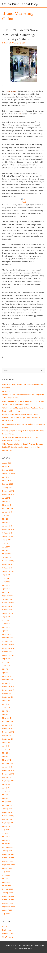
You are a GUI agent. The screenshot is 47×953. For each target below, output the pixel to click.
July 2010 (5, 830)
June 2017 (6, 547)
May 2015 (5, 627)
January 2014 (7, 683)
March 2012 (6, 760)
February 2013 (7, 721)
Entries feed (6, 930)
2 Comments (7, 43)
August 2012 (6, 742)
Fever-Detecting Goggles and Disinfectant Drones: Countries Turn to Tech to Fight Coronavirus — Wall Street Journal (21, 418)
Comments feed (8, 933)
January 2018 (7, 526)
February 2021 (7, 470)
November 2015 (8, 606)
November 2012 (8, 732)
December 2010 (8, 812)
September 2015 (8, 613)
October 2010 (7, 819)
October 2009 (7, 861)
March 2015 (6, 634)
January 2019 (7, 512)
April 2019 (6, 501)
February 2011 (7, 805)
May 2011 (5, 795)
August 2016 (7, 575)
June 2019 (6, 498)
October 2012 (7, 735)
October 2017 (7, 533)
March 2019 (6, 505)
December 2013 (8, 686)
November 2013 (8, 690)
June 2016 (6, 582)
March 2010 (6, 844)
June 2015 (6, 624)
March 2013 (6, 718)
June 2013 (6, 707)
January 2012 (7, 767)
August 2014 (7, 659)
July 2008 (6, 914)
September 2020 (8, 473)
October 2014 (7, 652)
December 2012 (8, 728)
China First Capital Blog (20, 3)
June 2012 (6, 749)
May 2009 (6, 879)
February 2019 (7, 508)
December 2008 (8, 896)
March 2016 (6, 592)
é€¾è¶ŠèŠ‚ (6, 391)
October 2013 (7, 694)
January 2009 (7, 893)
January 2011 (7, 809)
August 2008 (7, 910)
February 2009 (7, 889)
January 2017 (7, 557)
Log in (4, 926)
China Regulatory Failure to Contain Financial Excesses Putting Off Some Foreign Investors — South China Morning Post (22, 447)
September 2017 (8, 536)
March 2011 (6, 802)
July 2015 (5, 620)
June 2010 (6, 833)
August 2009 (7, 868)
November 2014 (8, 648)
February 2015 (7, 638)
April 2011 (5, 798)
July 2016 (5, 578)
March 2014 (6, 676)
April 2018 (5, 522)
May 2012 (5, 753)
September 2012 (8, 739)
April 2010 (6, 840)
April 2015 (5, 631)
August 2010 (7, 826)
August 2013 (7, 700)
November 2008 (8, 900)
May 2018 (5, 519)
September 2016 (8, 571)
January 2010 (7, 851)
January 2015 (7, 641)
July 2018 (5, 515)
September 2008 (8, 907)
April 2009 (6, 882)
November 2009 (8, 858)
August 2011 (6, 784)
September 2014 (8, 655)
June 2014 (6, 665)
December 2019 (8, 491)
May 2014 (6, 669)
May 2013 (6, 711)
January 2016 (7, 599)
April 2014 (6, 673)
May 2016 (6, 585)
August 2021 (6, 463)
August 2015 (6, 617)
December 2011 (8, 770)
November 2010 (8, 816)
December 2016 (8, 561)
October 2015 (7, 610)
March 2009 (6, 886)
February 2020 (7, 484)
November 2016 (8, 564)
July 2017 (5, 543)
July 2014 (5, 662)
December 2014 (8, 645)
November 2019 (8, 494)
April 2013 (6, 714)
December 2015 (8, 603)
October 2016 (7, 568)
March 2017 (6, 554)
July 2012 (5, 746)
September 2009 (8, 865)
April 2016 (6, 589)
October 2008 (7, 903)
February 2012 (7, 763)
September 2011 (8, 781)
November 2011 (8, 774)
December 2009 (8, 854)
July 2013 (5, 704)
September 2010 (8, 823)
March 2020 (6, 480)
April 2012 (5, 756)
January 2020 (7, 487)
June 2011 (6, 791)
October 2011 (7, 777)
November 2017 (8, 529)
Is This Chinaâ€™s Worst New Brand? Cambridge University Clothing (20, 34)
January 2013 (7, 725)
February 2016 (7, 596)
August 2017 (6, 540)
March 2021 (6, 466)
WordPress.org (7, 937)
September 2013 (8, 697)
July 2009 (6, 872)
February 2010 (7, 847)
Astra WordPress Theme (23, 948)
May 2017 (5, 550)
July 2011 (5, 788)
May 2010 (6, 837)
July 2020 (6, 477)
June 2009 (6, 875)
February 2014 (7, 680)
